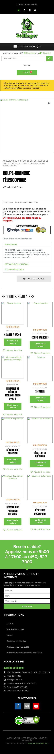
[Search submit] (49, 58)
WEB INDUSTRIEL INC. (38, 743)
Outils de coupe (19, 163)
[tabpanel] (27, 254)
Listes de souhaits (27, 4)
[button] (29, 46)
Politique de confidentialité (17, 647)
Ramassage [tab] (10, 244)
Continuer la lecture (12, 342)
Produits (16, 161)
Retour (9, 635)
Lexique (9, 623)
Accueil (7, 161)
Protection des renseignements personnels (24, 653)
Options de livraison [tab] (16, 264)
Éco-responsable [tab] (14, 269)
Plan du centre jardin (15, 629)
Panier (27, 65)
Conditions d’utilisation (16, 641)
